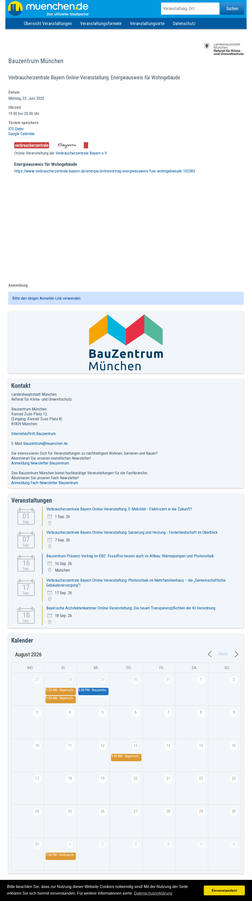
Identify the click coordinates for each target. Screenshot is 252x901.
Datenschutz (184, 23)
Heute (223, 653)
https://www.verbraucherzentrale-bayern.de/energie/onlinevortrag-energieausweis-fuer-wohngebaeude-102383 (104, 171)
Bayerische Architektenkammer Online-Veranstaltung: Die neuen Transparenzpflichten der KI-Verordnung (130, 607)
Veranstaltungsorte (147, 23)
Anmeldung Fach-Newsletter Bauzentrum (44, 482)
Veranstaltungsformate (101, 23)
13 (136, 745)
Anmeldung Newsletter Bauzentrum (40, 463)
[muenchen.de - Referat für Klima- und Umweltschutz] (126, 8)
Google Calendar (21, 133)
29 (103, 679)
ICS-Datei (16, 128)
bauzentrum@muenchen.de (46, 443)
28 (70, 679)
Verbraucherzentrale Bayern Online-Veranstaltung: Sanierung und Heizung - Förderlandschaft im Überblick (132, 532)
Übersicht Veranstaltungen (48, 23)
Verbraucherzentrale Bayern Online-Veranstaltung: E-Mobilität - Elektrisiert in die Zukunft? (119, 509)
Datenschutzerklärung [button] (153, 893)
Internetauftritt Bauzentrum (33, 433)
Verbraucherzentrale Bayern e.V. (81, 153)
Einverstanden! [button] (224, 890)
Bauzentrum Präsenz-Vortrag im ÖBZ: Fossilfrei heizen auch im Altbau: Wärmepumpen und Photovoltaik (130, 555)
